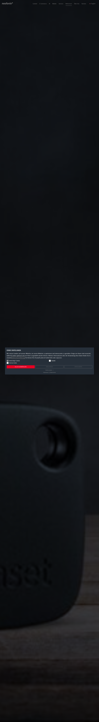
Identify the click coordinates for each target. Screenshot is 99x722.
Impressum (45, 372)
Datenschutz (53, 372)
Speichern (78, 366)
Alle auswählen (21, 366)
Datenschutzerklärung (18, 358)
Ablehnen (49, 366)
